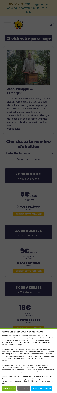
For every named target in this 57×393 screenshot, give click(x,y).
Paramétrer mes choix (42, 388)
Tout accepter (9, 388)
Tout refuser (24, 388)
